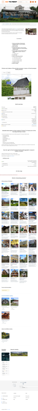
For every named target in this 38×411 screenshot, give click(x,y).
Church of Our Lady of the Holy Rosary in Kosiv (5, 278)
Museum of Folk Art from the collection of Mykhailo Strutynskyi (5, 264)
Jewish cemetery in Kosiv (32, 263)
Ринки (31, 212)
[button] (30, 74)
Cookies (27, 399)
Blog (14, 399)
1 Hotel (13, 354)
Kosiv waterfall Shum (5, 220)
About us (15, 397)
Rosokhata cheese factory (14, 191)
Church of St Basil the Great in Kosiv (14, 278)
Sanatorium (7, 298)
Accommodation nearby (7, 295)
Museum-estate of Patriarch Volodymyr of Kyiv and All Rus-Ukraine (5, 192)
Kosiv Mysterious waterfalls (14, 220)
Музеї (2, 240)
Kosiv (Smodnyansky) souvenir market (32, 221)
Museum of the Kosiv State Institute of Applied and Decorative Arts (32, 249)
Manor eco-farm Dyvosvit (32, 191)
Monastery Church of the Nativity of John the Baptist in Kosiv (23, 278)
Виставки (30, 212)
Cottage (3, 312)
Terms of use (27, 397)
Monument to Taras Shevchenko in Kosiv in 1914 (23, 264)
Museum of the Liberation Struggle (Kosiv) (23, 249)
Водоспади (3, 212)
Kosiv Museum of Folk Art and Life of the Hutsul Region (14, 264)
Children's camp (4, 298)
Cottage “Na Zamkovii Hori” (5, 320)
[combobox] (21, 2)
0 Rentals (16, 354)
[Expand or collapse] (26, 41)
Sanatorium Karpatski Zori (14, 306)
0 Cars (25, 354)
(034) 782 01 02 (34, 124)
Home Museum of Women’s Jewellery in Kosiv (5, 234)
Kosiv (16, 28)
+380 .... (3, 308)
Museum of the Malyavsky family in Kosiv (14, 234)
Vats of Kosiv (21, 220)
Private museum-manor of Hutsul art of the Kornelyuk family (32, 234)
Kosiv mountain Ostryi (23, 206)
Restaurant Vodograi (5, 339)
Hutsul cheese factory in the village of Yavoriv (5, 207)
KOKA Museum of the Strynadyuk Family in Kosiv (5, 249)
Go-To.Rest (8, 409)
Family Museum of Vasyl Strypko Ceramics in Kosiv (23, 234)
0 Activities (22, 354)
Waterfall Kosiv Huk (31, 206)
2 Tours (19, 354)
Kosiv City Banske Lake (14, 206)
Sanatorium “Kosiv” (4, 306)
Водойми (21, 212)
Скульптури (21, 255)
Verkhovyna (19, 353)
